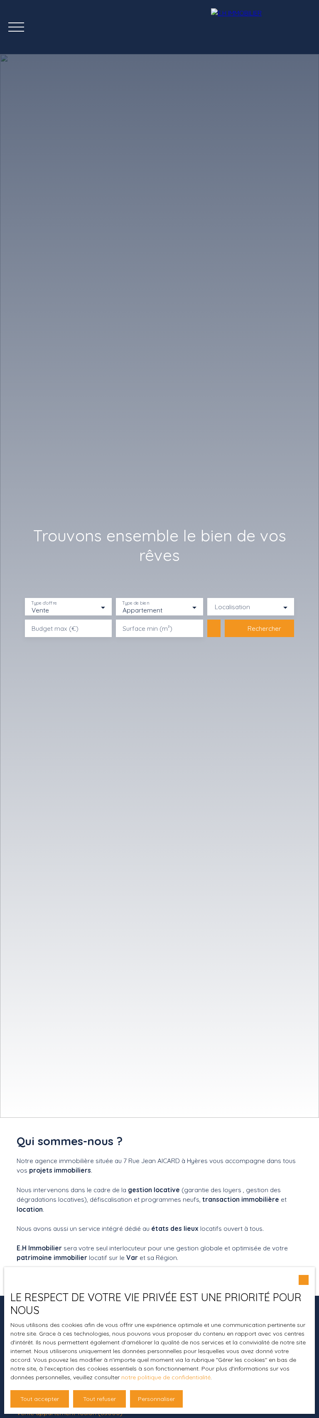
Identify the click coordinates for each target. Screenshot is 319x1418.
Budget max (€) (55, 628)
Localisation (232, 607)
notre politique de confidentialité (166, 1377)
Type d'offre (44, 603)
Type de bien (136, 603)
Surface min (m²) (147, 628)
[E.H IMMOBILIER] (261, 27)
